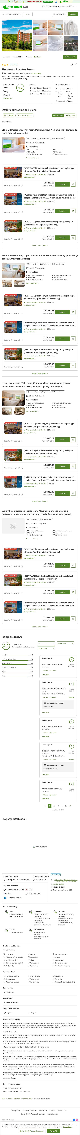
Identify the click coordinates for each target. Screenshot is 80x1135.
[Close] (76, 1125)
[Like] (71, 64)
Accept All (53, 1131)
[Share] (76, 64)
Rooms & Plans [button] (17, 57)
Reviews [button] (29, 57)
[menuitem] (51, 6)
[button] (12, 7)
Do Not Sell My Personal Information (32, 1131)
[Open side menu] (76, 7)
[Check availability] (73, 184)
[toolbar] (37, 14)
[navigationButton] (45, 806)
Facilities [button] (37, 57)
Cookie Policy (67, 1127)
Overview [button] (6, 57)
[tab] (58, 115)
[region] (40, 1128)
